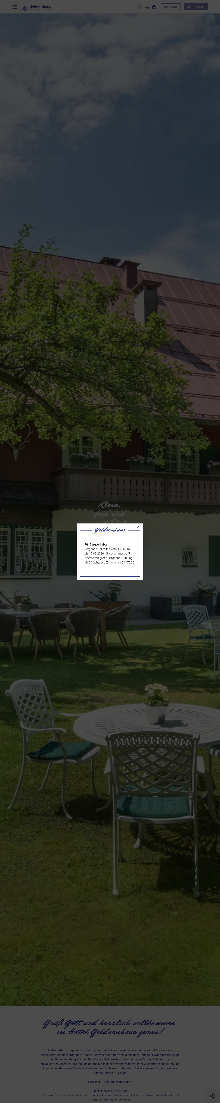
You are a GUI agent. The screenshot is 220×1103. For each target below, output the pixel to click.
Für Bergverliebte (96, 544)
